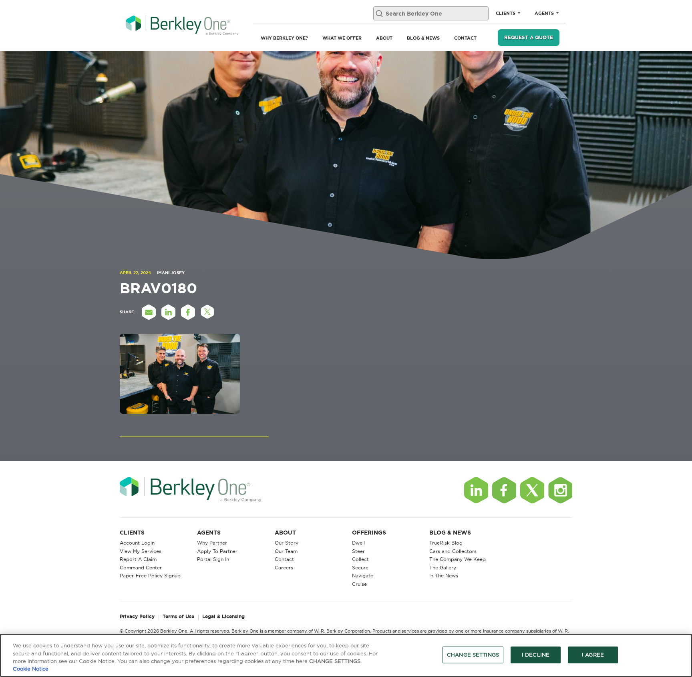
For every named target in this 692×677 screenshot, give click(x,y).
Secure (360, 567)
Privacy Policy (137, 617)
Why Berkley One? (284, 38)
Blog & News (423, 38)
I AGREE (593, 654)
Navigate (362, 575)
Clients (506, 13)
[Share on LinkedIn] (168, 312)
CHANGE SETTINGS (473, 654)
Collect (360, 559)
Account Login (137, 542)
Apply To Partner (217, 551)
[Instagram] (560, 490)
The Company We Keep (457, 559)
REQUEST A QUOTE (528, 37)
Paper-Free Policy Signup (150, 575)
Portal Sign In (213, 559)
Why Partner (212, 542)
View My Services (140, 551)
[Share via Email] (149, 312)
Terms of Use (178, 617)
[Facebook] (504, 490)
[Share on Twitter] (207, 312)
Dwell (358, 542)
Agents (545, 13)
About (384, 38)
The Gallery (442, 567)
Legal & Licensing (223, 617)
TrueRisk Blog (446, 542)
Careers (284, 567)
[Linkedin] (476, 490)
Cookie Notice (30, 668)
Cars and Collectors (453, 551)
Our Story (286, 542)
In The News (443, 575)
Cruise (359, 584)
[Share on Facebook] (188, 312)
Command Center (141, 567)
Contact (465, 38)
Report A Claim (138, 559)
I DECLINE (535, 654)
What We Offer (342, 38)
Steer (358, 551)
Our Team (286, 551)
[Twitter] (532, 490)
